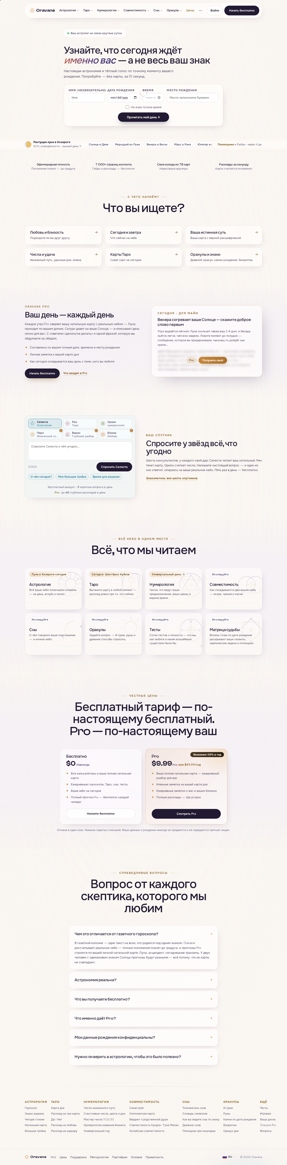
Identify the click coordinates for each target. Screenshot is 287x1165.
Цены (190, 10)
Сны (156, 10)
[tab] (45, 423)
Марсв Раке (182, 144)
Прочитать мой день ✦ (143, 117)
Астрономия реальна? (143, 980)
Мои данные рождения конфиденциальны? (143, 1037)
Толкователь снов (194, 1107)
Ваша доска (267, 1119)
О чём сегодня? (41, 476)
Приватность (155, 1157)
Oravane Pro (268, 1125)
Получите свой (212, 360)
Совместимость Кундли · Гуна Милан (154, 1125)
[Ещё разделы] (200, 10)
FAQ (53, 1157)
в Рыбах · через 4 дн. (240, 144)
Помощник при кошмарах (199, 1130)
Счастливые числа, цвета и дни (104, 1113)
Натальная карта (36, 1125)
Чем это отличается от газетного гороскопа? (143, 934)
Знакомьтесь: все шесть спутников (171, 478)
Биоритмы (230, 1125)
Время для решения (106, 476)
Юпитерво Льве (208, 144)
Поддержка (78, 1157)
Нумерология (106, 10)
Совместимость (135, 10)
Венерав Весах (157, 144)
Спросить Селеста (114, 467)
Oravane (45, 10)
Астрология (67, 10)
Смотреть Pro (186, 813)
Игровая (265, 1113)
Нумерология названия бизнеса (105, 1125)
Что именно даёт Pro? (143, 1018)
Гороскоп (31, 1107)
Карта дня (57, 1107)
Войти (214, 10)
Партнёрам (119, 1157)
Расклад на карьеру (64, 1130)
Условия (136, 1157)
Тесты (264, 1107)
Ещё (263, 1101)
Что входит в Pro (75, 373)
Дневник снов (192, 1125)
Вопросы (266, 1130)
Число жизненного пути (99, 1107)
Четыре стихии (34, 1119)
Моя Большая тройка (72, 476)
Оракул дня (230, 1130)
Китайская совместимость (146, 1130)
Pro (57, 492)
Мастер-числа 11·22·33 (99, 1119)
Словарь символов (195, 1113)
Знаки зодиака (34, 1113)
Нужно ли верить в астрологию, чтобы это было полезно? (143, 1056)
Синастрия (136, 1107)
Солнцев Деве (98, 144)
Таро (86, 10)
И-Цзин (228, 1107)
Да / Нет (56, 1119)
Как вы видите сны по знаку (201, 1119)
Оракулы (173, 10)
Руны (226, 1113)
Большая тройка (35, 1130)
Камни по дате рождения (239, 1119)
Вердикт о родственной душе (148, 1119)
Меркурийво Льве (127, 144)
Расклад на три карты (65, 1113)
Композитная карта (142, 1113)
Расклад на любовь (64, 1125)
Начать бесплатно (242, 10)
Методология (99, 1157)
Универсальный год (97, 1130)
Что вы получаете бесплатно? (143, 999)
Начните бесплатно (101, 813)
